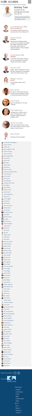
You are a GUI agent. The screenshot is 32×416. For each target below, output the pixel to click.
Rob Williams (7, 185)
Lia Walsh (6, 219)
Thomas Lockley (8, 169)
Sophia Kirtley (7, 273)
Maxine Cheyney (8, 349)
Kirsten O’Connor (8, 153)
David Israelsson (8, 316)
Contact (18, 412)
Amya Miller (6, 214)
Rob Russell (6, 293)
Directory (18, 410)
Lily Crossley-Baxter (8, 311)
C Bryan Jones (7, 226)
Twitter (18, 373)
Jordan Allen (6, 237)
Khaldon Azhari (7, 246)
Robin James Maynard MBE (10, 171)
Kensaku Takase (8, 250)
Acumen (13, 2)
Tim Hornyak (7, 210)
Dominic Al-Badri (8, 151)
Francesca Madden (8, 266)
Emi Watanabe (7, 331)
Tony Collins (7, 304)
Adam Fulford (7, 192)
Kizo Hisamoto (7, 221)
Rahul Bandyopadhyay (9, 313)
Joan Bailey (6, 338)
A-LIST (17, 394)
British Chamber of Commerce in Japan (4, 2)
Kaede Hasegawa (8, 223)
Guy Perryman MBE (8, 307)
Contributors (19, 392)
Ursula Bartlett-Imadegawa (10, 142)
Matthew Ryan (7, 352)
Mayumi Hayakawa (8, 354)
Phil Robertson (7, 322)
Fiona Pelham (7, 340)
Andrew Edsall (7, 165)
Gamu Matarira (7, 358)
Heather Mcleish (7, 329)
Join (17, 406)
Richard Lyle (6, 147)
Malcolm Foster (7, 189)
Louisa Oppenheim (8, 194)
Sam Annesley (7, 255)
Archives (18, 389)
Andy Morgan (7, 264)
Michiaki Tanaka (7, 217)
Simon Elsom (7, 298)
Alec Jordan (6, 230)
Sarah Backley (7, 187)
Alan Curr (6, 232)
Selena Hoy (6, 228)
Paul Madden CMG (8, 286)
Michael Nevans (7, 244)
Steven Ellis (6, 309)
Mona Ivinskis (7, 257)
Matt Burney (7, 167)
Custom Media (7, 300)
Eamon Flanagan (8, 343)
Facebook (15, 373)
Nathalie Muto (7, 207)
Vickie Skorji (6, 277)
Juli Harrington (7, 275)
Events (17, 408)
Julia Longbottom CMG (9, 149)
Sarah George (7, 248)
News (17, 396)
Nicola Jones (7, 201)
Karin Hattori (7, 158)
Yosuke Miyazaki (8, 318)
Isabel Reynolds (7, 174)
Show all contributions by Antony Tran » (22, 18)
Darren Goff (6, 160)
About (17, 401)
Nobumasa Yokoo (8, 212)
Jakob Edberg (7, 280)
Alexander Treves (8, 334)
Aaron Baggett (7, 198)
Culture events (20, 398)
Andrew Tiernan (7, 144)
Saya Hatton (7, 239)
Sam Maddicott (7, 180)
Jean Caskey (6, 295)
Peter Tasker (7, 345)
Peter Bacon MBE (8, 241)
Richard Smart (7, 363)
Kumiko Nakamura (8, 325)
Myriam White (7, 347)
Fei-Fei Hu (6, 356)
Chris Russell (7, 361)
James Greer (7, 178)
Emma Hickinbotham (9, 320)
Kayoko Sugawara (8, 284)
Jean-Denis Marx (8, 253)
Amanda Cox (7, 196)
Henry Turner (7, 289)
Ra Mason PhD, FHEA (9, 183)
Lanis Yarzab (7, 336)
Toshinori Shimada (8, 302)
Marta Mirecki (7, 282)
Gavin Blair (6, 162)
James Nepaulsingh (8, 156)
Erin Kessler (6, 365)
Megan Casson (7, 235)
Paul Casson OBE (8, 205)
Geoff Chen (6, 291)
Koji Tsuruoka (7, 176)
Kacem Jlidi (6, 327)
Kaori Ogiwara (7, 262)
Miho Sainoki (7, 203)
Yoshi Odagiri (7, 268)
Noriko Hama (7, 259)
